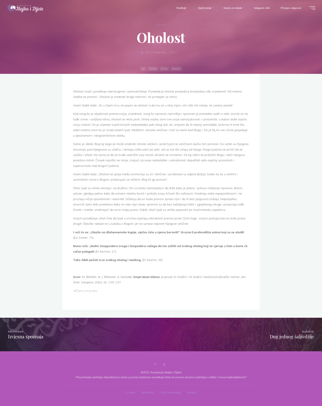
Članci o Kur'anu (86, 291)
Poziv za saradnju (170, 392)
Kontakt (192, 392)
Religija (153, 68)
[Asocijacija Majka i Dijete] (25, 8)
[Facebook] (155, 364)
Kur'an (160, 24)
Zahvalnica (147, 392)
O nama (130, 392)
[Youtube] (164, 364)
